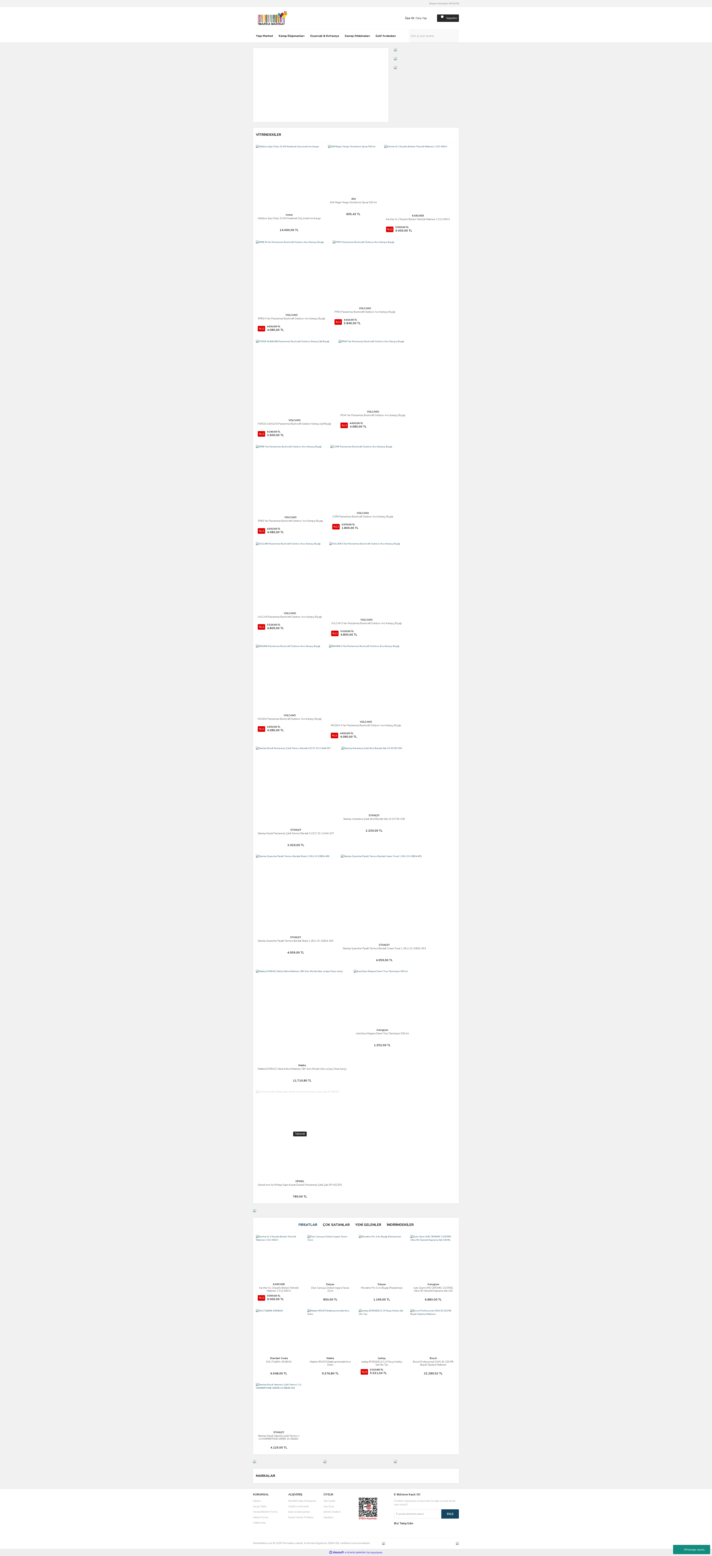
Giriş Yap (421, 18)
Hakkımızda (259, 1523)
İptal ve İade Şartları (299, 1512)
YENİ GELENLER (368, 1225)
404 (353, 199)
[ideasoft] (336, 1552)
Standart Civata (279, 1358)
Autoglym (382, 1030)
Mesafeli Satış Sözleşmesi (302, 1501)
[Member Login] (401, 18)
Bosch (433, 1358)
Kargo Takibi (259, 1506)
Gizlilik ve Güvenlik (298, 1506)
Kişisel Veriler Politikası (301, 1517)
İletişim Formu (260, 1517)
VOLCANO (292, 315)
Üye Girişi (329, 1506)
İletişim (257, 1501)
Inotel (289, 215)
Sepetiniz (328, 1517)
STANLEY (295, 830)
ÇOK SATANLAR (336, 1225)
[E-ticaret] (355, 1552)
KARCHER (418, 215)
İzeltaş (381, 1358)
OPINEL (299, 1181)
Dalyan (330, 1284)
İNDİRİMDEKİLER (400, 1225)
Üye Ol (409, 18)
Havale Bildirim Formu (265, 1512)
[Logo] (271, 17)
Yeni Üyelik (329, 1501)
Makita (302, 1065)
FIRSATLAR (308, 1225)
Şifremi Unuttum (332, 1512)
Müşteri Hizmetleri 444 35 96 (444, 3)
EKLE (450, 1514)
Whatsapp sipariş (694, 1549)
